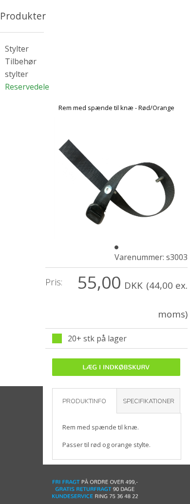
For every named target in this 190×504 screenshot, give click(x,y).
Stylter (17, 48)
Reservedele (27, 86)
